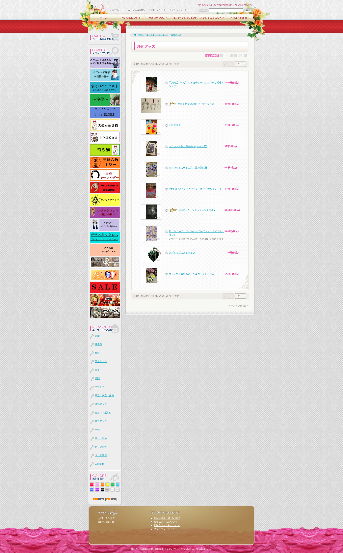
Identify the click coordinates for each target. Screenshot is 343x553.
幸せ (97, 429)
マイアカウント (117, 10)
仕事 (97, 370)
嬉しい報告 (101, 446)
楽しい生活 (101, 438)
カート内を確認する (105, 37)
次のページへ (240, 64)
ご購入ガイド (154, 10)
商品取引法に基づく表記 (167, 518)
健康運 (98, 344)
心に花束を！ (176, 125)
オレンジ (102, 484)
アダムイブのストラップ (182, 252)
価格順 (226, 55)
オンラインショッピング (185, 17)
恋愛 (97, 335)
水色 (118, 484)
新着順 (240, 55)
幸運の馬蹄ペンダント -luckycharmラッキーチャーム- (158, 17)
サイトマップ (169, 10)
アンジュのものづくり (212, 17)
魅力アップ (101, 421)
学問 (97, 378)
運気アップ (101, 404)
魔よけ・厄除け (103, 412)
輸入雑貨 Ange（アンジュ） (97, 8)
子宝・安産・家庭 (104, 395)
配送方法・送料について (167, 525)
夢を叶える (101, 361)
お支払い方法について (165, 521)
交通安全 (99, 387)
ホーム (104, 17)
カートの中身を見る (136, 10)
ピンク (97, 484)
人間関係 (99, 463)
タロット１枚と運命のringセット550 (188, 146)
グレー (107, 489)
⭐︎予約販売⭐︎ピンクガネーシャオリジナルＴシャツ (195, 188)
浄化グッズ (176, 35)
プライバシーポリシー (165, 529)
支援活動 (119, 24)
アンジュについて (131, 17)
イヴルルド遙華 (239, 17)
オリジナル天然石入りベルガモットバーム (191, 273)
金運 (97, 352)
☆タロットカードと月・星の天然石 (188, 167)
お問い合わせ (184, 10)
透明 (118, 489)
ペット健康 (101, 455)
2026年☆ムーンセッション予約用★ (197, 210)
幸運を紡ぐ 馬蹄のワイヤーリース (196, 103)
